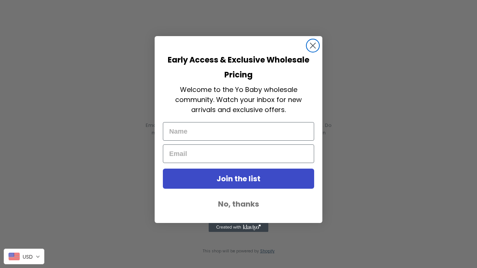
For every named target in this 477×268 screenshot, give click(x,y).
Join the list (238, 178)
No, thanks (238, 204)
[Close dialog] (312, 45)
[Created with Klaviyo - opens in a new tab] (238, 227)
